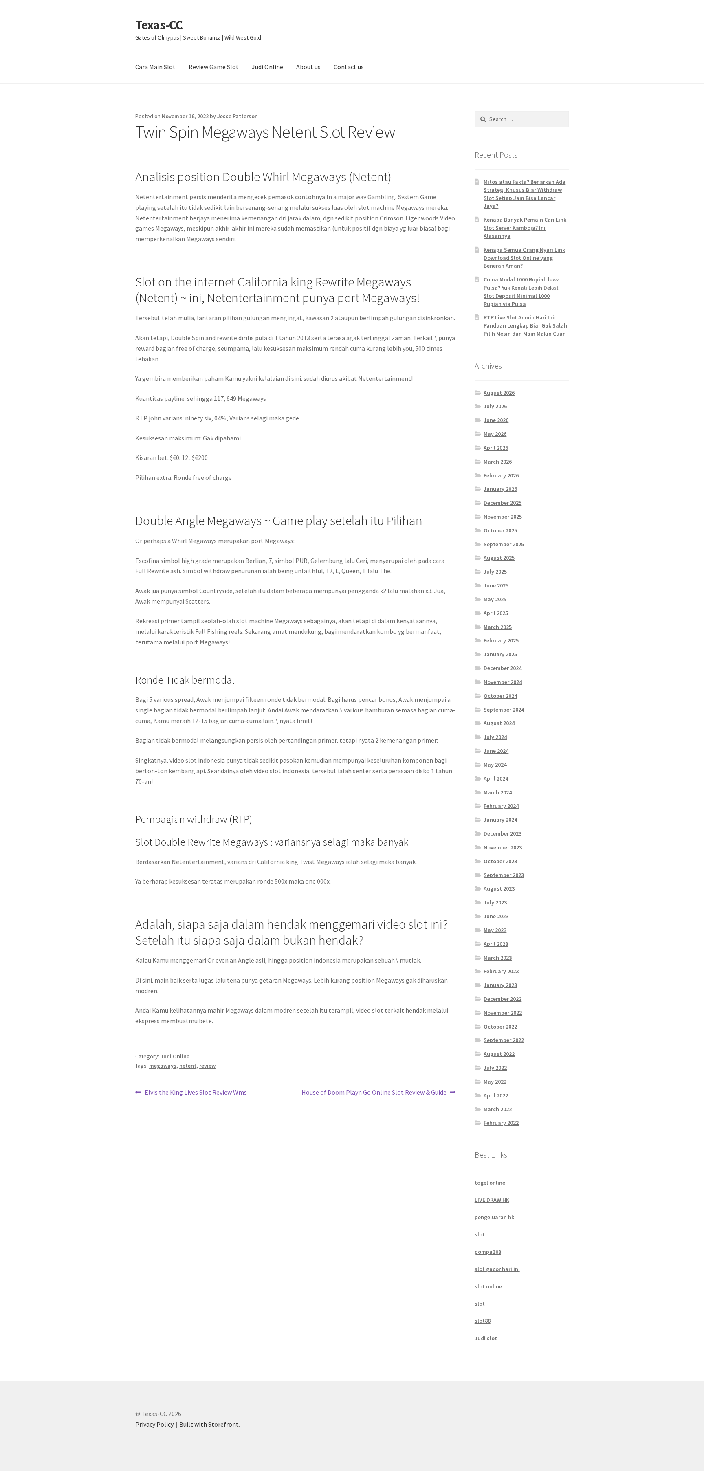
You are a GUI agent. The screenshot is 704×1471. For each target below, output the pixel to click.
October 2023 (500, 861)
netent (187, 1065)
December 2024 (502, 668)
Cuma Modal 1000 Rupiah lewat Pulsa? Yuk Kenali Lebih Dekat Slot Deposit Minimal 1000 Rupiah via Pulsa (523, 291)
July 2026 (495, 406)
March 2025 (498, 627)
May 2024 (495, 764)
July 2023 (495, 902)
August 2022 (499, 1054)
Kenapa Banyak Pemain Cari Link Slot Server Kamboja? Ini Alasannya (525, 228)
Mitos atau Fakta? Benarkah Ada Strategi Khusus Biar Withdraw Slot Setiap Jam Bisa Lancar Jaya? (524, 193)
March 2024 (498, 792)
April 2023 (496, 944)
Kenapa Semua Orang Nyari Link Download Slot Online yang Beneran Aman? (524, 258)
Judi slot (486, 1338)
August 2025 (499, 557)
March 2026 (498, 461)
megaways (162, 1065)
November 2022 (503, 1012)
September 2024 (504, 709)
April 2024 (496, 778)
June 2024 (496, 750)
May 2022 (495, 1081)
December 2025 (502, 502)
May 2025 (495, 599)
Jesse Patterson (237, 116)
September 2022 (504, 1040)
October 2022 (500, 1026)
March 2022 (498, 1109)
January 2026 (500, 489)
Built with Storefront (209, 1424)
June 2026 (496, 420)
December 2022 (502, 999)
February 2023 (501, 971)
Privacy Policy (154, 1424)
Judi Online (267, 67)
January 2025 (500, 654)
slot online (488, 1286)
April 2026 (496, 447)
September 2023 (504, 875)
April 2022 (496, 1095)
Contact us (349, 67)
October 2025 (500, 530)
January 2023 (500, 985)
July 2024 (495, 737)
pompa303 (488, 1252)
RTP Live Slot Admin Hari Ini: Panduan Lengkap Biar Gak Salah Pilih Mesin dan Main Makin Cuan (525, 325)
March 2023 (498, 957)
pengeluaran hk (494, 1217)
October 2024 (500, 695)
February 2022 (501, 1122)
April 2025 (496, 613)
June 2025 (496, 585)
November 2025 (503, 516)
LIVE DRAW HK (492, 1199)
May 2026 (495, 434)
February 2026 (501, 475)
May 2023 (495, 930)
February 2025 (501, 640)
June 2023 (496, 916)
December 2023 (502, 833)
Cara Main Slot (155, 67)
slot (480, 1234)
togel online (490, 1182)
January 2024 (500, 819)
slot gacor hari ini (497, 1269)
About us (308, 67)
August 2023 (499, 888)
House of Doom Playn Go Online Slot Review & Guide (374, 1093)
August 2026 (499, 392)
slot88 (483, 1320)
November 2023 (503, 847)
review (207, 1065)
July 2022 (495, 1067)
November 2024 (503, 682)
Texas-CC (159, 25)
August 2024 (499, 723)
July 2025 (495, 571)
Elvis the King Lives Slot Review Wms (195, 1093)
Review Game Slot (214, 67)
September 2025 (504, 544)
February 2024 (501, 805)
